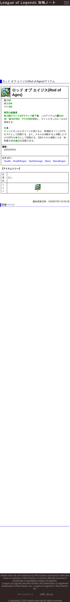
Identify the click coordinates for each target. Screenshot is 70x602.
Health (7, 161)
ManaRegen (59, 161)
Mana (48, 161)
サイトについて (25, 594)
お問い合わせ (46, 594)
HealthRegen (20, 161)
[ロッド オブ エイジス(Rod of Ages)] (38, 187)
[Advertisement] (35, 43)
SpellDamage (36, 161)
